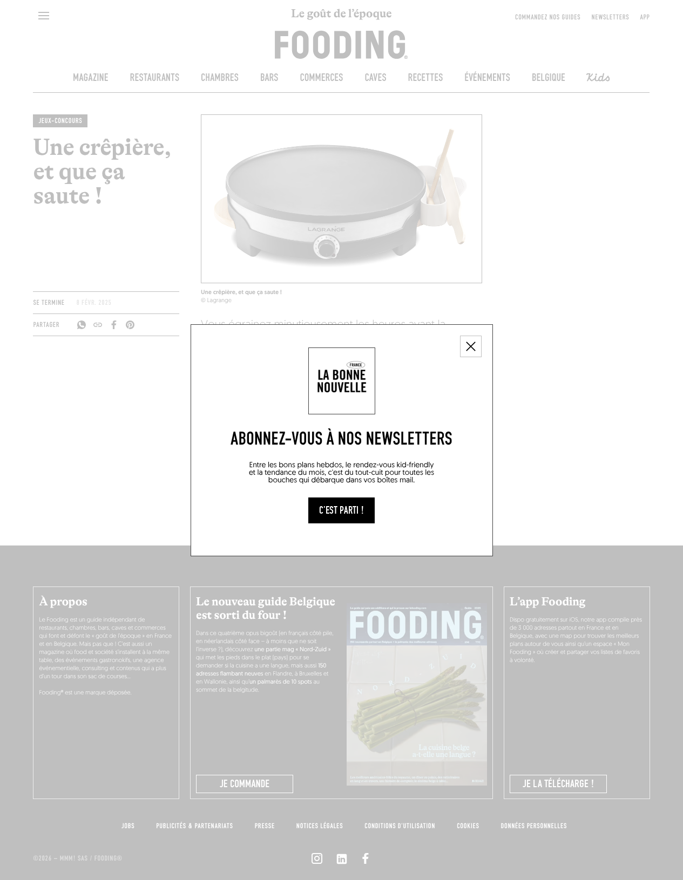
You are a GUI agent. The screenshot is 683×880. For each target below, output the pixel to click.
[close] (471, 346)
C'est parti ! (341, 510)
